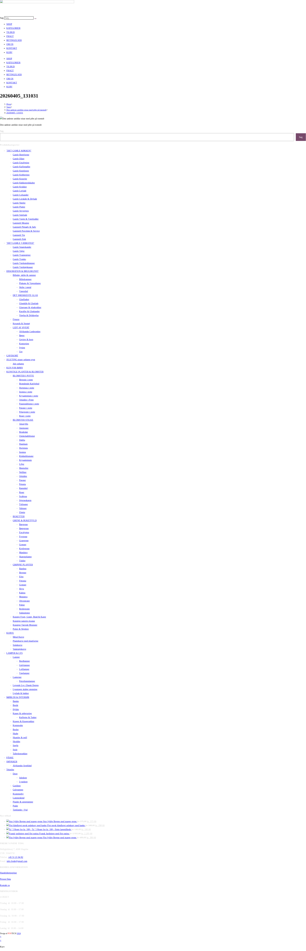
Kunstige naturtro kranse (24, 621)
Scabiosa (23, 496)
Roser (21, 492)
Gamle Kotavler (20, 179)
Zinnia (22, 512)
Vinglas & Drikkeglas (29, 315)
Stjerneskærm (25, 500)
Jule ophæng (18, 364)
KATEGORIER (13, 28)
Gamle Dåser (18, 159)
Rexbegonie (24, 609)
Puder (15, 806)
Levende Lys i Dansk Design (26, 685)
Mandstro (23, 552)
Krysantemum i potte (28, 396)
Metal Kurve (18, 637)
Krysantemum (25, 460)
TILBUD (10, 32)
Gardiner (17, 786)
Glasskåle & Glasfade (28, 303)
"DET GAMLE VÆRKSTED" (20, 243)
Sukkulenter (24, 613)
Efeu (21, 576)
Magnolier (23, 468)
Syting (22, 347)
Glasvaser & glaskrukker (30, 307)
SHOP (9, 24)
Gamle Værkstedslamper (24, 263)
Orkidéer (23, 476)
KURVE (10, 633)
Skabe (15, 733)
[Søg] (35, 18)
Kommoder (18, 725)
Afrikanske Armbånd (22, 765)
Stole (15, 749)
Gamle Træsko (19, 259)
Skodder (16, 741)
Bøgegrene (24, 528)
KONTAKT (11, 48)
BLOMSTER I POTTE (23, 376)
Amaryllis (23, 424)
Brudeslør (23, 432)
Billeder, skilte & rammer (24, 275)
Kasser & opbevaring (22, 713)
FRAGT (10, 36)
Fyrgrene (23, 536)
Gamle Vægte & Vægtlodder (26, 219)
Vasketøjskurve (19, 649)
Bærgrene (23, 524)
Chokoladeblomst (27, 436)
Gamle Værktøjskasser (23, 267)
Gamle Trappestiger (22, 255)
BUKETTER (19, 516)
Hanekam (23, 444)
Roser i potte (25, 416)
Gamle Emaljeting (21, 163)
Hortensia (23, 448)
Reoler (16, 729)
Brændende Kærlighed (29, 384)
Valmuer (23, 508)
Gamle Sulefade (20, 215)
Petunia (22, 484)
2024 (19, 933)
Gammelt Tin (19, 235)
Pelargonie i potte (27, 412)
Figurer (16, 319)
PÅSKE (10, 757)
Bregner (22, 572)
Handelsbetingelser (8, 873)
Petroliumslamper (27, 681)
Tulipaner (23, 504)
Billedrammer (25, 279)
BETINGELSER (14, 40)
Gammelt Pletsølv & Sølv (24, 227)
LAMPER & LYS (14, 653)
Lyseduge (23, 782)
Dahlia (22, 440)
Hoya (21, 589)
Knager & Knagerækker (23, 721)
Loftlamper (24, 669)
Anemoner (24, 428)
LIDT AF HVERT (21, 327)
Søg (2, 18)
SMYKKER (11, 761)
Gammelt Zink (19, 239)
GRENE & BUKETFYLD (25, 520)
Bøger (22, 335)
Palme (22, 605)
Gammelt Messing (21, 223)
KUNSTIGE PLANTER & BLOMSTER (25, 372)
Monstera (23, 597)
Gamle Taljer (19, 251)
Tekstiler (10, 769)
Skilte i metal (25, 287)
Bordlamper (24, 661)
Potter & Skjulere (21, 629)
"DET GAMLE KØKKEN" (18, 151)
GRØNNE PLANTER (23, 565)
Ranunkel (23, 488)
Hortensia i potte (26, 388)
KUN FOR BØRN (14, 368)
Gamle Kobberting (21, 175)
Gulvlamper (24, 665)
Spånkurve (17, 645)
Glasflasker (24, 299)
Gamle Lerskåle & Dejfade (25, 199)
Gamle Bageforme (21, 155)
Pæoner (22, 480)
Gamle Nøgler (19, 203)
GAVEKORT (12, 355)
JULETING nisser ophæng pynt (20, 359)
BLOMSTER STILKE (23, 420)
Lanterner (17, 677)
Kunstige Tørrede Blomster (25, 625)
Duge (15, 774)
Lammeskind (18, 798)
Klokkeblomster (26, 456)
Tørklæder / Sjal (20, 810)
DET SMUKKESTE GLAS (25, 295)
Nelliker (22, 472)
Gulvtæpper (18, 790)
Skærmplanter (25, 557)
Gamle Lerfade (19, 191)
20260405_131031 (14, 113)
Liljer (21, 464)
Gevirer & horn (26, 339)
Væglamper (24, 673)
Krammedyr (18, 794)
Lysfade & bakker (21, 693)
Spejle (15, 745)
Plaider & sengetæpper (23, 802)
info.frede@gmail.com (17, 861)
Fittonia (22, 581)
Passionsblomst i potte (29, 404)
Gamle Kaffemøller (21, 166)
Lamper (16, 657)
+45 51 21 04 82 (15, 857)
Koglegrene (24, 548)
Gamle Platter (19, 207)
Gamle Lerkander (21, 195)
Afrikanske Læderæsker (29, 331)
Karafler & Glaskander (29, 311)
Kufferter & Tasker (27, 717)
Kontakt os (5, 885)
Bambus (22, 569)
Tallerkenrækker (20, 753)
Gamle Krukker (20, 187)
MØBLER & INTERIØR (17, 697)
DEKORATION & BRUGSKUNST (22, 271)
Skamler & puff (20, 737)
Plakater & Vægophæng (30, 283)
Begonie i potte (26, 380)
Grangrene (24, 540)
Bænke (16, 701)
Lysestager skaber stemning (25, 689)
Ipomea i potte (25, 392)
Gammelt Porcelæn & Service (26, 231)
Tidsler (22, 561)
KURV (9, 52)
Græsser (22, 544)
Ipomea (22, 452)
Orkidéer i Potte (26, 400)
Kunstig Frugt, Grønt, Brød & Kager (29, 617)
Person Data (5, 879)
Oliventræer (24, 601)
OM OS (9, 44)
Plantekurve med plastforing (25, 641)
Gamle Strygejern (21, 211)
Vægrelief (23, 291)
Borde (15, 705)
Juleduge (23, 778)
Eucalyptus (24, 532)
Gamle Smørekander (22, 247)
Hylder (16, 709)
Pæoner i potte (25, 408)
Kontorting (24, 343)
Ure (20, 351)
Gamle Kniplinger (21, 171)
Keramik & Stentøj (21, 323)
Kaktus (22, 593)
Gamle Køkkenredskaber (24, 183)
